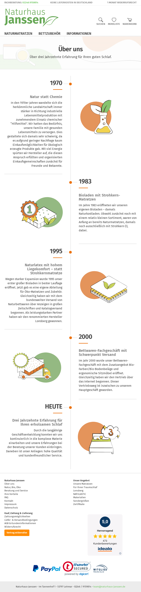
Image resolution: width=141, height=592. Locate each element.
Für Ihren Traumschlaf (85, 487)
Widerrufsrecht (12, 526)
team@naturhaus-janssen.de (109, 586)
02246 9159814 (30, 2)
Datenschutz (11, 507)
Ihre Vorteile (11, 494)
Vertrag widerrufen (17, 532)
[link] (76, 568)
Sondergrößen (81, 500)
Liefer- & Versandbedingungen (21, 520)
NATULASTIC (79, 494)
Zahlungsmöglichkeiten (17, 516)
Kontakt (8, 500)
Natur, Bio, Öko (12, 487)
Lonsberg (78, 490)
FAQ (6, 497)
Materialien (79, 497)
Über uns (9, 483)
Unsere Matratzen (83, 483)
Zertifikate (78, 504)
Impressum (10, 504)
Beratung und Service (16, 490)
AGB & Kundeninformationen (20, 523)
